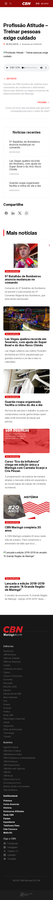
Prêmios (7, 800)
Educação (8, 683)
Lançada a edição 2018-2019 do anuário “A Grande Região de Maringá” (25, 586)
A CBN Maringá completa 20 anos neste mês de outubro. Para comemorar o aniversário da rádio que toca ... (25, 540)
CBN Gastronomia (11, 765)
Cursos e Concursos (12, 676)
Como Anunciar (11, 804)
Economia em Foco (12, 783)
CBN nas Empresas (12, 661)
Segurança (8, 726)
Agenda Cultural (10, 747)
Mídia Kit (7, 832)
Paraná (6, 704)
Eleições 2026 (10, 686)
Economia (7, 679)
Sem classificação (12, 271)
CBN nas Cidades (11, 658)
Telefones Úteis (11, 825)
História (7, 808)
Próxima (42, 102)
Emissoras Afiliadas (13, 811)
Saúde (6, 722)
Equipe (6, 818)
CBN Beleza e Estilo (12, 754)
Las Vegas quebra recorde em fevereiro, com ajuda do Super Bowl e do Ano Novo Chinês (25, 165)
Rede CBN (8, 715)
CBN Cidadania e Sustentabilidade (19, 758)
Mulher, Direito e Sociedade (16, 786)
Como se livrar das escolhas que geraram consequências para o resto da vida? (27, 109)
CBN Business (9, 654)
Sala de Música (10, 790)
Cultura (6, 672)
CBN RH (7, 772)
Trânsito (7, 736)
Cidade (6, 665)
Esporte (7, 690)
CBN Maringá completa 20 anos (23, 529)
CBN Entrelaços (10, 761)
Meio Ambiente (10, 697)
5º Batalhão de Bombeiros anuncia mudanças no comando (24, 144)
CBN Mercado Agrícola (14, 768)
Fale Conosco (10, 829)
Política (6, 711)
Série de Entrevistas (12, 729)
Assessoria (8, 651)
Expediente (9, 822)
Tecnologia (8, 733)
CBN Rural (8, 775)
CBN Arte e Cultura (12, 751)
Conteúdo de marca (12, 669)
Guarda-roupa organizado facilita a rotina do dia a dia (25, 184)
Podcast (7, 708)
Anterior (12, 78)
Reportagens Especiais (14, 718)
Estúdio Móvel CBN (12, 694)
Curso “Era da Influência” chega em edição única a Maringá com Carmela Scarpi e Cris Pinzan (26, 466)
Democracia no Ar (11, 779)
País (5, 701)
